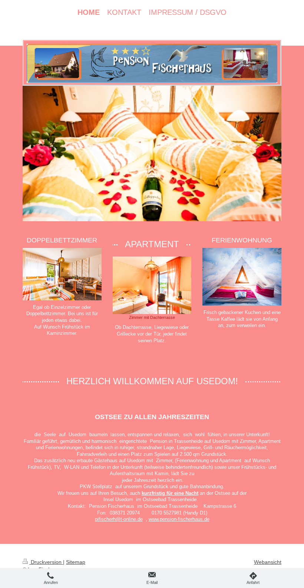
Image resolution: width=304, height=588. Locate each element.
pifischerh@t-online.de (119, 519)
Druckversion (46, 562)
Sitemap (75, 562)
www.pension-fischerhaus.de (179, 519)
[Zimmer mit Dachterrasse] (152, 285)
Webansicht (267, 562)
